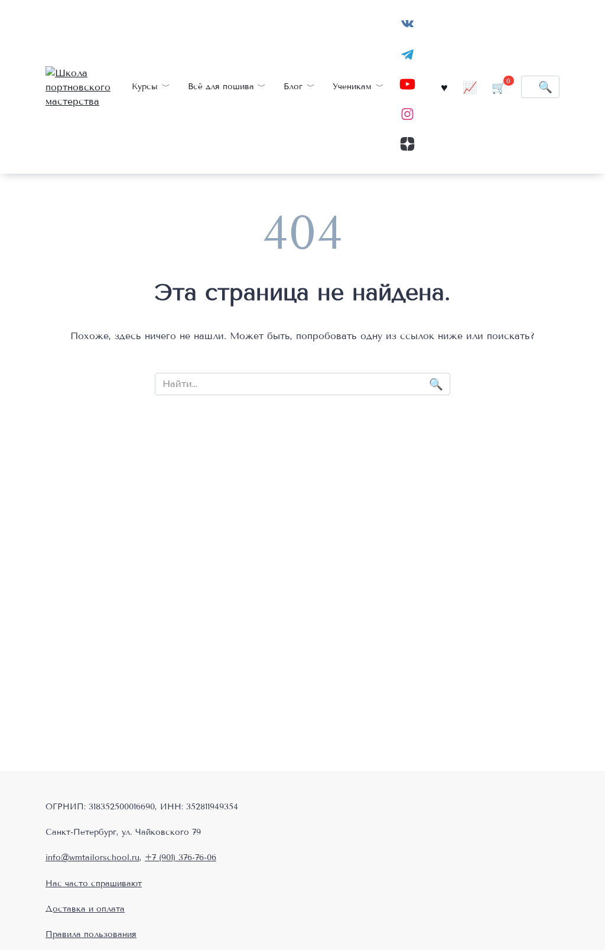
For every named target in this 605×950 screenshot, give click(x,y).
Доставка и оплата (85, 909)
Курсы (145, 87)
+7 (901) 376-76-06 (180, 858)
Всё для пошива (221, 87)
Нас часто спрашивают (93, 884)
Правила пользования (90, 934)
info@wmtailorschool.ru (92, 858)
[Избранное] (444, 86)
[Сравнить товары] (470, 86)
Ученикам (352, 87)
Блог (293, 87)
